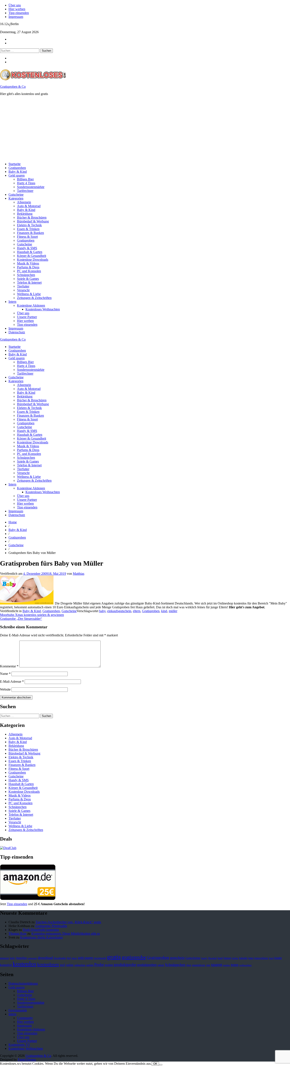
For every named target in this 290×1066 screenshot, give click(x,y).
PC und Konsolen (29, 271)
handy (204, 958)
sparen (216, 964)
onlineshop (79, 965)
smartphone (198, 965)
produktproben (147, 965)
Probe (99, 964)
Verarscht (23, 290)
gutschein (177, 958)
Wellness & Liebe (29, 294)
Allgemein (24, 202)
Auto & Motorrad (29, 206)
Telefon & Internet (29, 282)
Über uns (14, 5)
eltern (136, 611)
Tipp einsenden (18, 13)
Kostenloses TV (19, 1044)
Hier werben (16, 9)
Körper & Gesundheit (31, 256)
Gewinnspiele (17, 1010)
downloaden (60, 958)
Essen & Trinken (28, 229)
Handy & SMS (27, 248)
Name (5, 673)
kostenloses (48, 964)
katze (250, 958)
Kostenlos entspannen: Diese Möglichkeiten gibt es (65, 933)
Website (5, 689)
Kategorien (15, 198)
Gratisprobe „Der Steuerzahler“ (21, 618)
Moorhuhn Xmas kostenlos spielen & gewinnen (32, 615)
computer (32, 958)
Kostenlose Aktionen (31, 305)
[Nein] (160, 1064)
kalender (243, 958)
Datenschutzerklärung (23, 983)
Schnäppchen (26, 275)
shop (188, 965)
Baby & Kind (17, 171)
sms (208, 965)
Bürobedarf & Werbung (33, 221)
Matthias (78, 573)
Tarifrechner (25, 191)
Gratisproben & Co (13, 86)
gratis (114, 956)
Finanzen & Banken (30, 233)
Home (12, 522)
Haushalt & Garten (29, 252)
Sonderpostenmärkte (30, 187)
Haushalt (212, 958)
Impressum (15, 16)
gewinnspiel (100, 958)
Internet (227, 958)
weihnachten (245, 965)
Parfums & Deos (28, 267)
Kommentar (9, 666)
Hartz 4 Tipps (26, 183)
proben (109, 965)
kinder (278, 958)
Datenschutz (16, 332)
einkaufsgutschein (119, 611)
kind (164, 611)
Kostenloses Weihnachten (42, 309)
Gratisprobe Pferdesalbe (51, 926)
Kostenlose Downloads (32, 259)
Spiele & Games (28, 278)
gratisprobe (134, 957)
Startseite (14, 164)
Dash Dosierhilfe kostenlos (41, 930)
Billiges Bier (25, 179)
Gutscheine (16, 194)
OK (155, 1063)
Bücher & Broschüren (31, 217)
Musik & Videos (28, 263)
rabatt (161, 965)
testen (234, 965)
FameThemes (27, 1059)
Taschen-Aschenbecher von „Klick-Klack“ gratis (68, 922)
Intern (12, 301)
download (45, 958)
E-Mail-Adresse (12, 681)
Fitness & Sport (27, 236)
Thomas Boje (17, 933)
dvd (69, 958)
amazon (4, 958)
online (69, 965)
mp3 (62, 965)
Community (25, 1018)
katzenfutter (261, 958)
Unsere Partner (27, 317)
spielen (226, 965)
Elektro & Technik (29, 225)
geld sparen (85, 958)
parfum (89, 965)
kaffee (235, 958)
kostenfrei (6, 965)
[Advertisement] (127, 129)
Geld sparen (16, 175)
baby (102, 611)
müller (173, 611)
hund (220, 958)
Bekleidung (24, 213)
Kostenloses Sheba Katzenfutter (41, 937)
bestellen (21, 958)
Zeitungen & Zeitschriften (34, 298)
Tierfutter (23, 286)
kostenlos (24, 963)
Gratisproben (17, 168)
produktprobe (125, 964)
